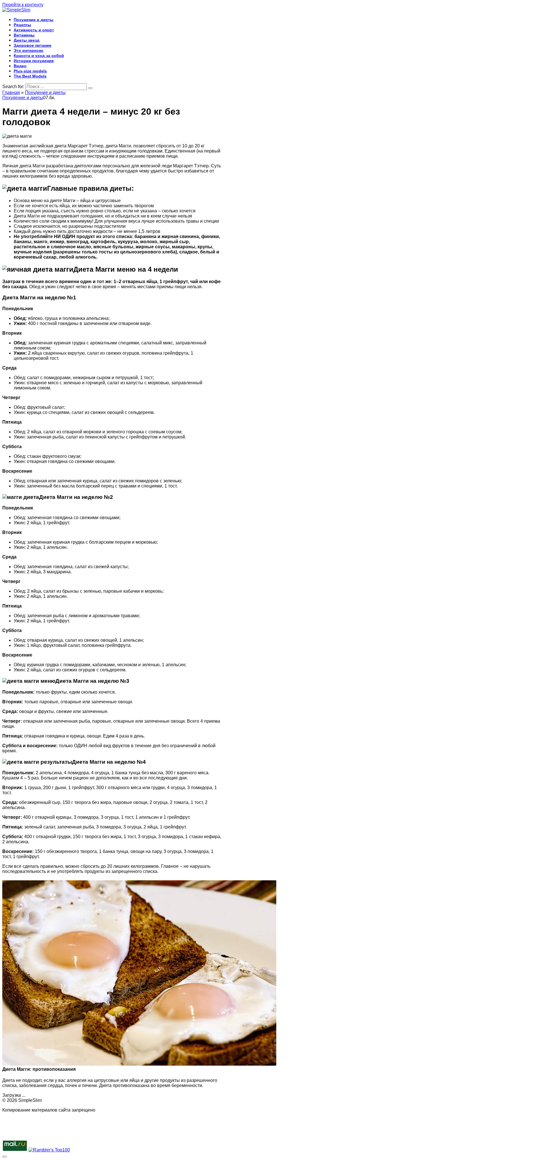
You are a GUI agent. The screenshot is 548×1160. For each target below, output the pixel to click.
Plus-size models (30, 71)
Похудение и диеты (33, 19)
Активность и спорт (34, 30)
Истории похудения (34, 60)
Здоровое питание (32, 45)
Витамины (24, 35)
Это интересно (28, 50)
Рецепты (22, 25)
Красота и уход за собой (39, 55)
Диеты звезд (26, 40)
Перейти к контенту (22, 4)
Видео (20, 66)
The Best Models (30, 76)
